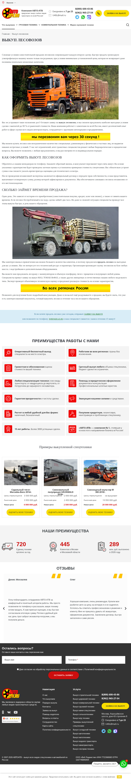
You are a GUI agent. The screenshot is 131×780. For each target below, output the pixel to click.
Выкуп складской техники (84, 730)
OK (119, 777)
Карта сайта (47, 726)
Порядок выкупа (49, 703)
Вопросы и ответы (50, 718)
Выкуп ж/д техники (81, 718)
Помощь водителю (50, 714)
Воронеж (10, 3)
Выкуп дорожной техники (84, 699)
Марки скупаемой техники (82, 25)
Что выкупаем (8, 25)
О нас (45, 695)
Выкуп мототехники (81, 737)
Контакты (46, 707)
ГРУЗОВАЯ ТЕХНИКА (28, 25)
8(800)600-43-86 (56, 319)
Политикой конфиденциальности (100, 669)
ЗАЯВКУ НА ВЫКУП (93, 314)
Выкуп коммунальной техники (86, 703)
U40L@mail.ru (59, 15)
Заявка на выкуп (116, 13)
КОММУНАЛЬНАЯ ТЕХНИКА (53, 25)
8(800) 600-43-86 (84, 8)
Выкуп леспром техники (83, 749)
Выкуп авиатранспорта (83, 745)
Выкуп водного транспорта (84, 741)
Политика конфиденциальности (56, 730)
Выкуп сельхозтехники (83, 714)
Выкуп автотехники (81, 733)
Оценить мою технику (21, 512)
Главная (6, 34)
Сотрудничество (49, 722)
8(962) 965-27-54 (84, 12)
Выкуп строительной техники (86, 695)
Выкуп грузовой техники (83, 707)
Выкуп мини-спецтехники (84, 710)
